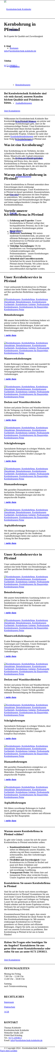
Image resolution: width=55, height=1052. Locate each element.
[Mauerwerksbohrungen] (27, 353)
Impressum (9, 1002)
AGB (6, 1012)
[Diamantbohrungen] (27, 479)
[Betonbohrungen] (27, 309)
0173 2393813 (10, 65)
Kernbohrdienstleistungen (21, 136)
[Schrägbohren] (27, 438)
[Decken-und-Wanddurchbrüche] (27, 397)
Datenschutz (9, 1007)
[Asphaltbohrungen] (27, 520)
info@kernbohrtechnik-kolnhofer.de (20, 51)
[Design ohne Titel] (17, 9)
